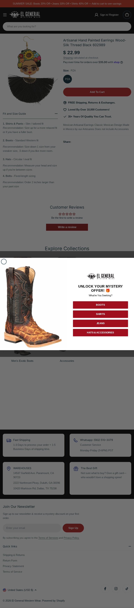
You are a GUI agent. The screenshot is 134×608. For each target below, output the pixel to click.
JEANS (100, 323)
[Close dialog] (3, 261)
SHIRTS (100, 314)
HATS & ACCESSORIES (100, 332)
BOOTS (100, 305)
